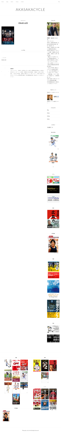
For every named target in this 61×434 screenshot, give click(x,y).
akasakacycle (30, 9)
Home (2, 1)
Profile (22, 1)
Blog (7, 1)
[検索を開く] (59, 1)
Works (12, 1)
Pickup (17, 1)
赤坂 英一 (12, 68)
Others (48, 113)
